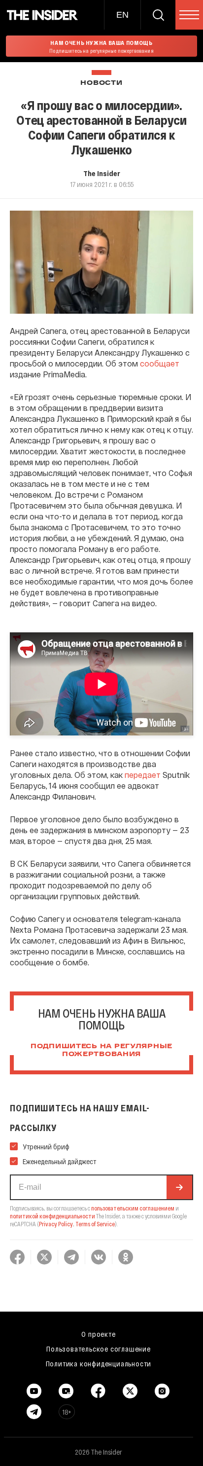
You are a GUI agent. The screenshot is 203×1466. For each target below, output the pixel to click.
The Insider (101, 173)
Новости (101, 83)
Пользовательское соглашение (98, 1348)
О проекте (98, 1333)
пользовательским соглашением (132, 1208)
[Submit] (179, 1187)
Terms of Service (95, 1223)
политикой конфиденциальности (52, 1215)
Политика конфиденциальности (99, 1363)
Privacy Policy (56, 1223)
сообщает (159, 363)
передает (143, 774)
